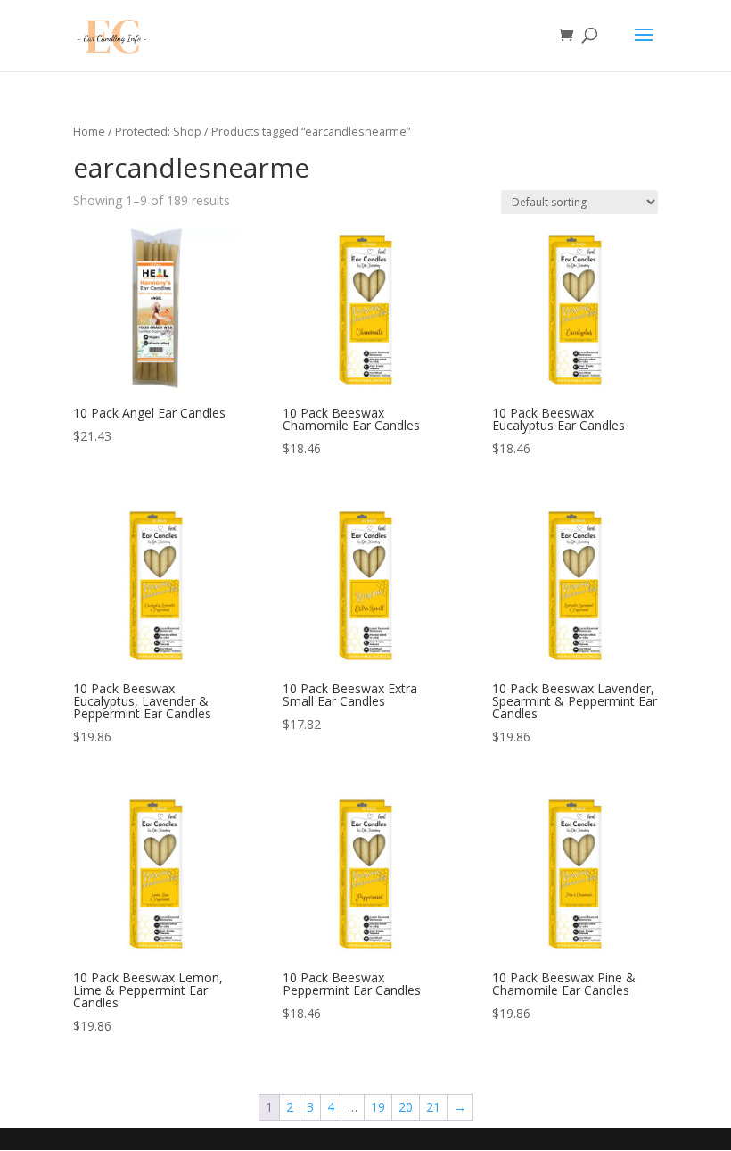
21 (433, 1106)
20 (405, 1106)
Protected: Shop (158, 131)
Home (89, 131)
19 (378, 1106)
